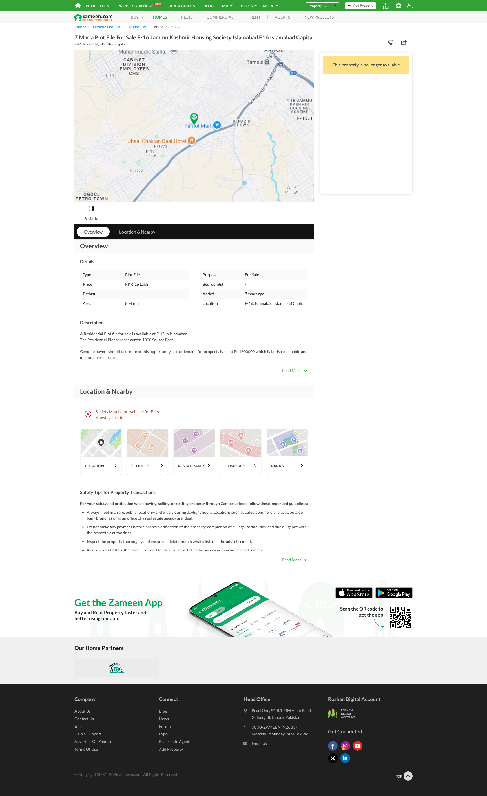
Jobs (78, 726)
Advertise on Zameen (93, 741)
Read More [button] (291, 370)
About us (82, 711)
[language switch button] (386, 5)
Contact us (84, 718)
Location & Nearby (137, 231)
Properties (97, 5)
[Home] (77, 5)
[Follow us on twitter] (334, 762)
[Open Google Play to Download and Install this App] (394, 597)
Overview (93, 231)
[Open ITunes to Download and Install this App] (355, 597)
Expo (163, 733)
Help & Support (87, 733)
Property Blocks (139, 5)
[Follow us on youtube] (359, 750)
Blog (208, 5)
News (164, 718)
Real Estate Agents (175, 741)
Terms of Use (86, 749)
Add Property (171, 749)
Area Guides (182, 5)
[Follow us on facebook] (334, 750)
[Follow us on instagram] (346, 750)
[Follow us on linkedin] (346, 762)
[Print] (391, 42)
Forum (165, 726)
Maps (227, 5)
